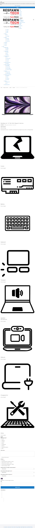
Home (1, 87)
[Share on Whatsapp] (4, 498)
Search (20, 19)
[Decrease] (1, 482)
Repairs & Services (5, 87)
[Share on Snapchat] (4, 499)
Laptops (10, 87)
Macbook (14, 87)
